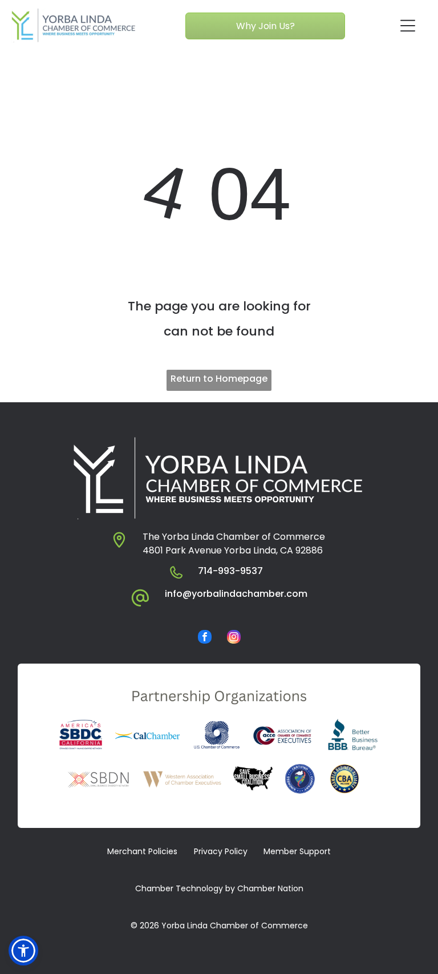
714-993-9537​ (230, 570)
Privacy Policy (221, 851)
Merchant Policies (142, 851)
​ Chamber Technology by (184, 888)
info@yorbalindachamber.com (236, 593)
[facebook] (205, 638)
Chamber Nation (270, 888)
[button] (23, 951)
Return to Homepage (219, 378)
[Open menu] (408, 26)
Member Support (297, 851)
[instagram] (234, 638)
